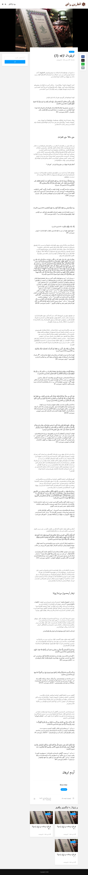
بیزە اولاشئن (12, 4)
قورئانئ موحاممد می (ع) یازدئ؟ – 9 (66, 828)
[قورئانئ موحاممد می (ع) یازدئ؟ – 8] (41, 817)
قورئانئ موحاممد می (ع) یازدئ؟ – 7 (66, 856)
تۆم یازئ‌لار (64, 789)
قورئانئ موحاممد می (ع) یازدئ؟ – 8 (41, 828)
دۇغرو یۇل (71, 51)
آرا (14, 61)
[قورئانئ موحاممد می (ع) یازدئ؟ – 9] (66, 817)
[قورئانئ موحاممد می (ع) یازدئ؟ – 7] (66, 845)
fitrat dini (72, 59)
